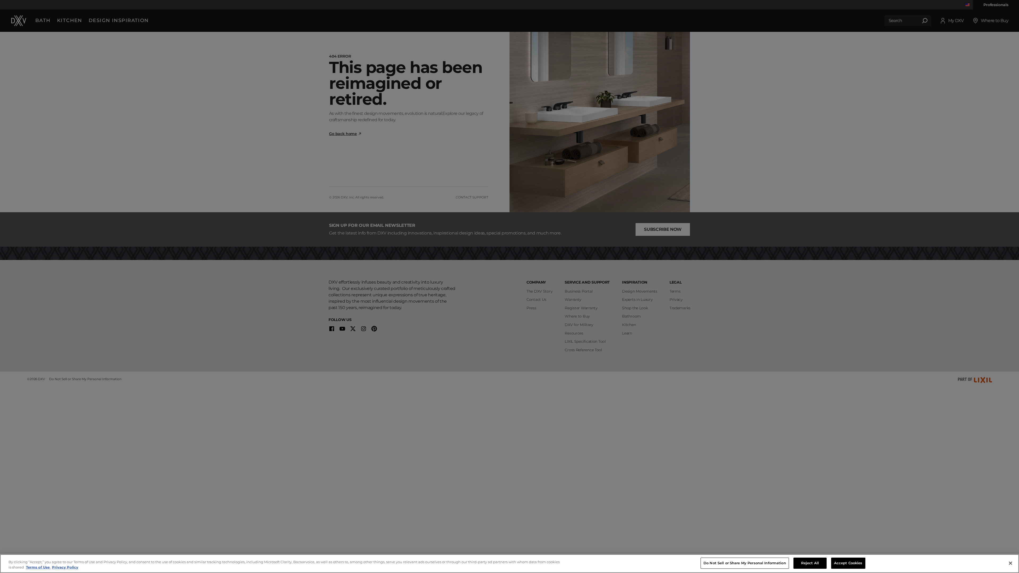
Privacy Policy (65, 567)
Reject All (810, 563)
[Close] (1010, 563)
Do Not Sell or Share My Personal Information (744, 563)
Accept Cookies (848, 563)
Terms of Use (38, 567)
